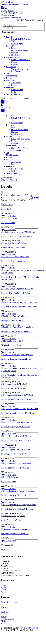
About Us (5, 585)
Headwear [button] (10, 46)
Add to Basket (10, 216)
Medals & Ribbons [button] (13, 57)
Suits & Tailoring (13, 94)
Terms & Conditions (9, 602)
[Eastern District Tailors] (11, 18)
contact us (24, 4)
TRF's (13, 41)
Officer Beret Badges (19, 50)
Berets (13, 48)
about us (4, 4)
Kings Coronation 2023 (20, 60)
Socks (13, 92)
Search (36, 197)
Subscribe (8, 28)
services (12, 4)
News (3, 590)
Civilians (4, 614)
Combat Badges (7, 619)
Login (3, 11)
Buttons (9, 78)
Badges (14, 85)
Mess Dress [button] (10, 80)
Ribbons (14, 64)
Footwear (5, 612)
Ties (7, 73)
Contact (4, 592)
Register (10, 11)
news (17, 4)
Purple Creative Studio (29, 628)
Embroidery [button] (11, 66)
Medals (14, 62)
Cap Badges (16, 55)
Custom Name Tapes (19, 69)
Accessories (16, 83)
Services (4, 587)
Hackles (14, 53)
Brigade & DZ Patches (20, 39)
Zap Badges (16, 71)
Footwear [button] (10, 87)
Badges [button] (9, 36)
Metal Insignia (12, 76)
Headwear (20, 195)
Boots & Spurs (17, 90)
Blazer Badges (17, 43)
